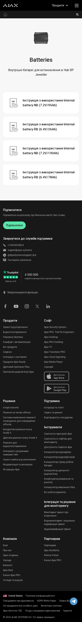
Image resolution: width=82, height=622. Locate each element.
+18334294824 (16, 245)
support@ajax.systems (20, 250)
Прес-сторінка (10, 555)
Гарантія (67, 610)
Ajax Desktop (51, 337)
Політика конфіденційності (40, 595)
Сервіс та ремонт (53, 412)
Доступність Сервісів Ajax (58, 447)
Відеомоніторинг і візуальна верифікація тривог (59, 522)
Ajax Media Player (53, 362)
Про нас (7, 550)
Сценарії (48, 367)
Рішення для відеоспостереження (14, 444)
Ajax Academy (51, 550)
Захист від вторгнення (15, 327)
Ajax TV (48, 347)
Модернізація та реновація (17, 464)
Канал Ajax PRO (11, 575)
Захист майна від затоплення (19, 459)
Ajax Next (8, 570)
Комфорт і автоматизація (17, 342)
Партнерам (50, 545)
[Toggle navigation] (76, 5)
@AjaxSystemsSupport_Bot (22, 255)
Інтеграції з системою (15, 357)
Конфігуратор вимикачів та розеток (58, 481)
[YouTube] (16, 306)
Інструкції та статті (54, 407)
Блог (5, 545)
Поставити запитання (19, 260)
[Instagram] (26, 306)
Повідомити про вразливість (18, 600)
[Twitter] (37, 306)
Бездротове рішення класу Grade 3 (17, 431)
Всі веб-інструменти (55, 492)
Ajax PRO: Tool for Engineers (59, 332)
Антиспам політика (51, 605)
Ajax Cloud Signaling (55, 357)
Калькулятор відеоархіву (57, 452)
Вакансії (7, 565)
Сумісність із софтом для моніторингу (58, 440)
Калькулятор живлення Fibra (59, 487)
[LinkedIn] (48, 306)
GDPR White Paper (46, 600)
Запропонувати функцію (22, 292)
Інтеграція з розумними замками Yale (15, 453)
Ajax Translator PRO (54, 352)
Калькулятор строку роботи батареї (58, 464)
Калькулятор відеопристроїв (59, 457)
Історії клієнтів (11, 407)
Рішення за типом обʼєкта (17, 412)
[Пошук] (77, 14)
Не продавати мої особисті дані (20, 605)
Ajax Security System (55, 327)
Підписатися (14, 225)
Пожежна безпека (13, 337)
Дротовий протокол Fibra (16, 367)
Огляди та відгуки (13, 580)
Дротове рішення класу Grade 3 (20, 437)
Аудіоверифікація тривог (57, 529)
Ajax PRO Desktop (53, 342)
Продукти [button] (58, 5)
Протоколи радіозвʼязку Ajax (18, 372)
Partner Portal (51, 555)
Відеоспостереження (15, 332)
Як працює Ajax (11, 469)
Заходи (7, 560)
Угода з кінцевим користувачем (42, 610)
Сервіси (7, 352)
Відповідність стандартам (58, 417)
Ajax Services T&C (12, 610)
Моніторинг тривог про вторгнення (56, 514)
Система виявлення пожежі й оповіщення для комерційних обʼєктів (19, 421)
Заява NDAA (66, 600)
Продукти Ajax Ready (14, 362)
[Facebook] (5, 306)
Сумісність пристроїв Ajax (58, 433)
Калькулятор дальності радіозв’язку (56, 472)
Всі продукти (10, 347)
